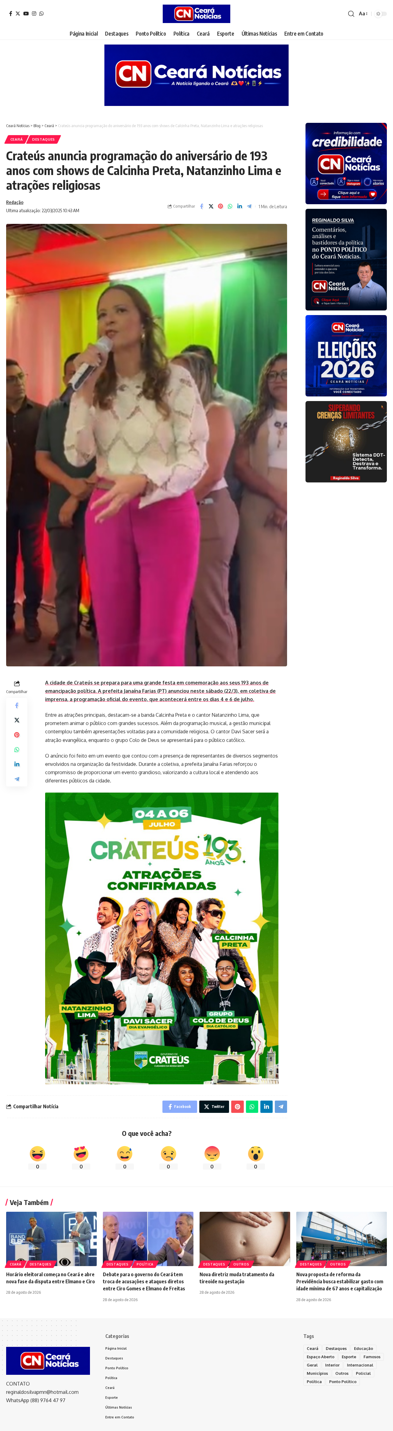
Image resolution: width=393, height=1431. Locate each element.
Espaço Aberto (320, 1356)
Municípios (317, 1373)
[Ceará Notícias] (196, 14)
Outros (241, 1264)
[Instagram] (34, 13)
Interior (332, 1365)
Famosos (372, 1356)
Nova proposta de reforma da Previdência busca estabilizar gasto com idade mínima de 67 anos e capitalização (339, 1281)
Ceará (16, 139)
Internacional (360, 1365)
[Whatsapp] (41, 13)
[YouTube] (26, 13)
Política (145, 1264)
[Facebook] (11, 13)
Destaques (43, 139)
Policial (363, 1373)
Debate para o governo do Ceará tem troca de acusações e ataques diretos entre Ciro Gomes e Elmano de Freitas (144, 1281)
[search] (351, 14)
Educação (363, 1348)
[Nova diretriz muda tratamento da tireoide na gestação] (245, 1239)
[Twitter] (18, 13)
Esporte (349, 1356)
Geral (312, 1365)
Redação (14, 202)
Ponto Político (342, 1381)
